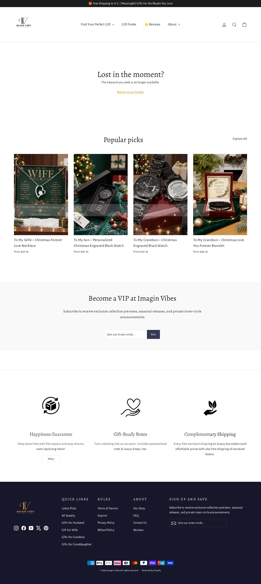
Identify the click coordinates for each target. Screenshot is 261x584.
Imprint (102, 515)
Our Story (139, 508)
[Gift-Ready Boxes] (130, 408)
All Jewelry (68, 515)
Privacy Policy (106, 522)
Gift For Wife (70, 530)
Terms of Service (108, 508)
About (172, 24)
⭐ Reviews (152, 24)
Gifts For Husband (73, 522)
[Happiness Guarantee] (51, 408)
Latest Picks (69, 508)
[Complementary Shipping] (210, 408)
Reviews (138, 530)
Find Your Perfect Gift (96, 24)
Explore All (240, 138)
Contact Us (140, 522)
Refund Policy (106, 530)
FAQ (136, 515)
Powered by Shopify (151, 570)
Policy (51, 459)
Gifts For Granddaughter (77, 544)
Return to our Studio (130, 92)
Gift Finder (129, 24)
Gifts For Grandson (73, 537)
